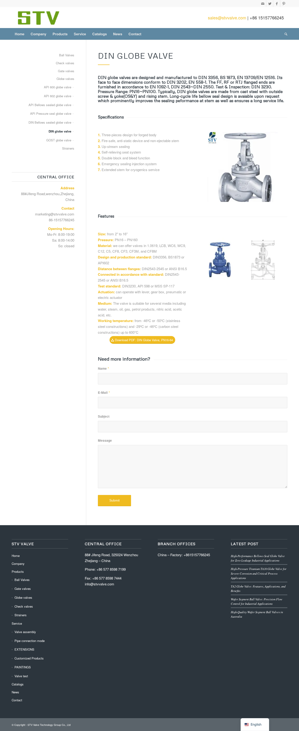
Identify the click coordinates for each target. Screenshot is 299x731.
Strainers (68, 148)
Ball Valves (66, 55)
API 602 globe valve (57, 96)
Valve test (21, 676)
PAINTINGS (22, 667)
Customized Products (29, 658)
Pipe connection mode (29, 640)
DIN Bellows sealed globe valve (49, 122)
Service (17, 623)
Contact (17, 700)
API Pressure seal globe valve (50, 113)
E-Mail (104, 392)
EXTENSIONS (24, 649)
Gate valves (66, 71)
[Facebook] (276, 3)
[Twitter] (269, 3)
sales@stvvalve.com (227, 17)
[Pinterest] (283, 3)
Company (18, 563)
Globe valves (65, 78)
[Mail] (262, 3)
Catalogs (18, 684)
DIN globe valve (60, 131)
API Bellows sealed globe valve (49, 105)
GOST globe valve (58, 140)
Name (103, 368)
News (15, 692)
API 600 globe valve (57, 87)
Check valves (65, 63)
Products (18, 571)
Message (105, 440)
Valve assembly (25, 632)
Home (16, 555)
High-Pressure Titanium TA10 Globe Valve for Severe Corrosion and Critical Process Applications (258, 573)
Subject (104, 416)
